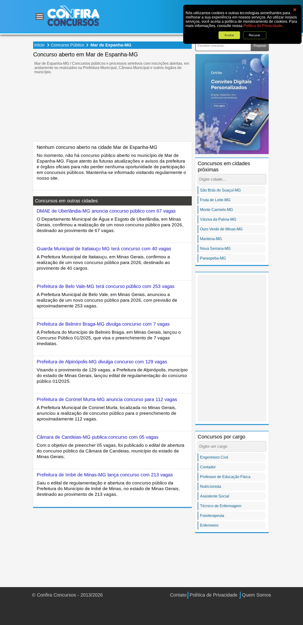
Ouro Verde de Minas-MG (221, 229)
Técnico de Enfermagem (220, 506)
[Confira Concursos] (73, 16)
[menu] (40, 16)
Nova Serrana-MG (215, 248)
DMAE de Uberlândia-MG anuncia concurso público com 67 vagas (106, 211)
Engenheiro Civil (214, 457)
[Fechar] (295, 10)
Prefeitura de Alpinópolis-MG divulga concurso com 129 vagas (102, 361)
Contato (178, 595)
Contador (208, 467)
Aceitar (229, 35)
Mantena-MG (211, 239)
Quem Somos (256, 595)
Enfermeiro (209, 525)
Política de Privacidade (262, 26)
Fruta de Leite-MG (215, 200)
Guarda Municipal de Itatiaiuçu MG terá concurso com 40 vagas (104, 248)
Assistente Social (214, 496)
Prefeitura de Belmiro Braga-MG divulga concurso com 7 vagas (103, 324)
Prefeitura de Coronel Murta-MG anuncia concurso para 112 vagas (107, 399)
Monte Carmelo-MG (216, 210)
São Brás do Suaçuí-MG (220, 190)
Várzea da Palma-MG (218, 219)
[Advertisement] (112, 108)
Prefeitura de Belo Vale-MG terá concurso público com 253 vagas (105, 286)
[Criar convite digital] (232, 103)
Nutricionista (210, 486)
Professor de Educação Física (225, 477)
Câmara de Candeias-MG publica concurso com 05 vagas (97, 437)
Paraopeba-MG (213, 258)
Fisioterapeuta (212, 516)
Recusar (254, 35)
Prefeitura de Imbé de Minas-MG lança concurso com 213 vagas (105, 474)
